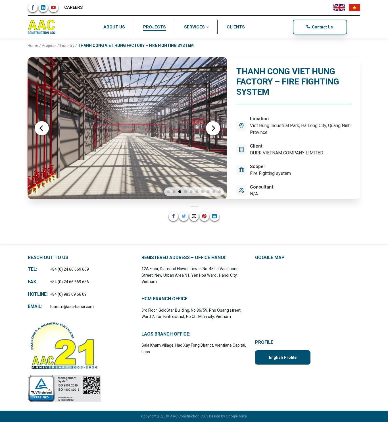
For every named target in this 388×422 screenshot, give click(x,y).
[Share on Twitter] (183, 216)
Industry (67, 45)
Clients (236, 27)
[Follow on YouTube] (53, 7)
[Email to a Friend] (194, 216)
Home (33, 45)
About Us (114, 27)
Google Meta (236, 416)
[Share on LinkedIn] (214, 216)
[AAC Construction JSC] (42, 27)
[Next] (213, 128)
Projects (154, 27)
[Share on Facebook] (173, 216)
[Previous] (42, 128)
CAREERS (73, 7)
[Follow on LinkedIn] (43, 7)
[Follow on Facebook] (32, 7)
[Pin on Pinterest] (204, 216)
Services (194, 27)
